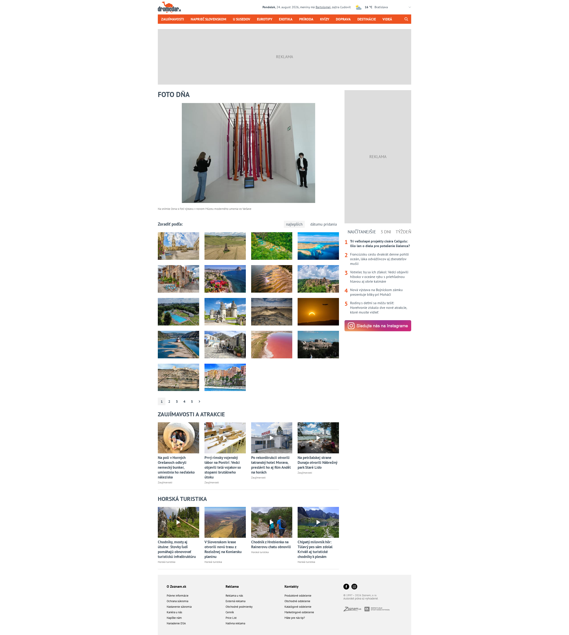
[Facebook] (346, 587)
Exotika (286, 19)
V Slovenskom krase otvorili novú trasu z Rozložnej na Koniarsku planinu (223, 549)
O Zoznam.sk (176, 586)
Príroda (306, 19)
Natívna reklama (235, 623)
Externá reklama (235, 601)
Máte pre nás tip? (294, 618)
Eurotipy (264, 19)
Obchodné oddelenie (297, 601)
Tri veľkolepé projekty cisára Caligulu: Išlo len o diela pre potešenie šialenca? (380, 243)
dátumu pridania (323, 224)
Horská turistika (166, 562)
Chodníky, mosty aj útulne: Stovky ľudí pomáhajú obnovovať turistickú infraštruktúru (177, 549)
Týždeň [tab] (403, 232)
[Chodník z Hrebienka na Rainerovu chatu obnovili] (272, 522)
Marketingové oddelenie (299, 612)
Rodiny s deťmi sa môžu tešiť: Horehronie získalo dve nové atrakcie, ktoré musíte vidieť (378, 307)
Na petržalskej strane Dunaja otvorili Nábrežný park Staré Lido (317, 462)
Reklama (232, 586)
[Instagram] (354, 587)
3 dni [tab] (386, 232)
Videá (387, 19)
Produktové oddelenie (297, 595)
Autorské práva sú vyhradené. (361, 598)
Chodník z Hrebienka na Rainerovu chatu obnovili (271, 544)
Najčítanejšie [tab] (362, 232)
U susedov (241, 19)
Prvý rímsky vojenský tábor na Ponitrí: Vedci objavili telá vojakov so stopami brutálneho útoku (222, 467)
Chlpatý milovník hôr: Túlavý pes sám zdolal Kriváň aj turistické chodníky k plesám (315, 549)
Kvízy (324, 19)
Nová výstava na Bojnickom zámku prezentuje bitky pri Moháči (376, 292)
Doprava (343, 19)
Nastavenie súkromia (179, 607)
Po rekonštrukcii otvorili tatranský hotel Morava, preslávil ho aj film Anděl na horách (271, 465)
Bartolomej (323, 7)
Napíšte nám (174, 618)
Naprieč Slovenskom (208, 19)
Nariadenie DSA (176, 623)
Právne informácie (177, 595)
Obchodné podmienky (239, 607)
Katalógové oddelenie (297, 607)
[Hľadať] (406, 19)
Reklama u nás (234, 595)
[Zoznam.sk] (354, 610)
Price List (231, 618)
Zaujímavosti (172, 19)
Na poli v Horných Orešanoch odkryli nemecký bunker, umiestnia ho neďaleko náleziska (176, 467)
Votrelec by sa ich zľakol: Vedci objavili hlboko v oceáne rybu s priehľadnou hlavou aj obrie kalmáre (379, 277)
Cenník (230, 612)
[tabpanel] (378, 277)
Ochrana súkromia (177, 601)
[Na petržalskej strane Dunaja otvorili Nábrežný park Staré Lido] (318, 437)
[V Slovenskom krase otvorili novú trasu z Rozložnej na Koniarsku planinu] (225, 522)
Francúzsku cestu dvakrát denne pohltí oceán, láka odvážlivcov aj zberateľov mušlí (379, 259)
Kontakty (291, 586)
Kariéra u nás (174, 612)
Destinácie (366, 19)
